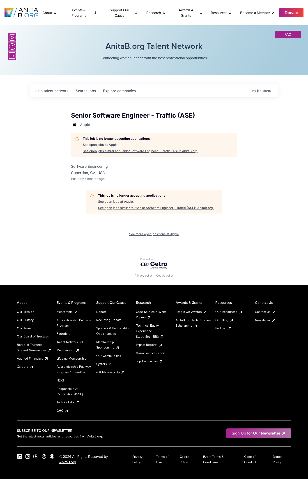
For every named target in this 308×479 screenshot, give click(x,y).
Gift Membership (108, 372)
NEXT (61, 380)
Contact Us (263, 311)
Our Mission (25, 311)
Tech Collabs (66, 402)
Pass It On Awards (189, 311)
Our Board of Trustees (33, 336)
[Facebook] (12, 46)
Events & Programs (78, 12)
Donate (101, 311)
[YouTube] (36, 456)
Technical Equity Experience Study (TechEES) (147, 331)
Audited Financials (30, 358)
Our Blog (221, 320)
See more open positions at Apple (154, 234)
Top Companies (147, 361)
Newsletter (263, 320)
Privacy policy (144, 275)
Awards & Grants (186, 12)
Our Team (24, 328)
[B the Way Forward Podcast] (52, 456)
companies (119, 90)
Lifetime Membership (71, 358)
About (47, 12)
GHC (60, 410)
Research (153, 12)
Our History (25, 320)
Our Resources (226, 311)
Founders (63, 333)
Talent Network (67, 342)
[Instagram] (12, 37)
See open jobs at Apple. (100, 144)
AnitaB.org (67, 461)
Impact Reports (146, 344)
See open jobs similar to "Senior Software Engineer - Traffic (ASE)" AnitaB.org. (140, 151)
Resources (219, 12)
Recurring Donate (109, 320)
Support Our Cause (119, 12)
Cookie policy (165, 275)
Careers (22, 366)
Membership (65, 350)
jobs (86, 90)
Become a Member (255, 12)
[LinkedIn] (12, 55)
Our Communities (108, 355)
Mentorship (65, 311)
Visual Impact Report (150, 353)
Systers (101, 364)
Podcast (221, 328)
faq (288, 34)
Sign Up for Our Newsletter (256, 433)
